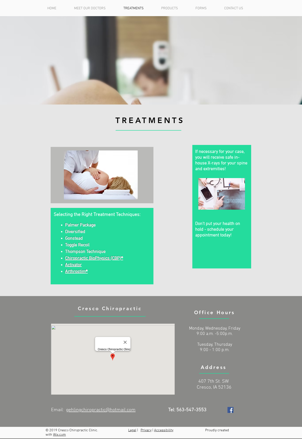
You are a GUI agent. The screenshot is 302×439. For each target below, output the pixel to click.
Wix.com (59, 435)
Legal (132, 430)
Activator (73, 265)
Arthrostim (75, 271)
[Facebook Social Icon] (230, 410)
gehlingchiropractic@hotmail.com (101, 410)
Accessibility (163, 430)
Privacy (146, 430)
